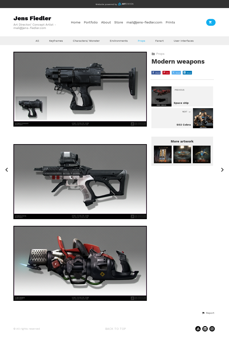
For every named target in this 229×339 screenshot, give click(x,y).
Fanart (159, 40)
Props (141, 40)
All (37, 40)
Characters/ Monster (86, 40)
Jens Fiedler (32, 18)
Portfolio (91, 22)
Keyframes (56, 40)
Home (75, 22)
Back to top (115, 328)
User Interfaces (184, 40)
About (106, 22)
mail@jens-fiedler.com (144, 22)
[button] (208, 313)
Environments (119, 40)
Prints (170, 22)
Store (118, 22)
